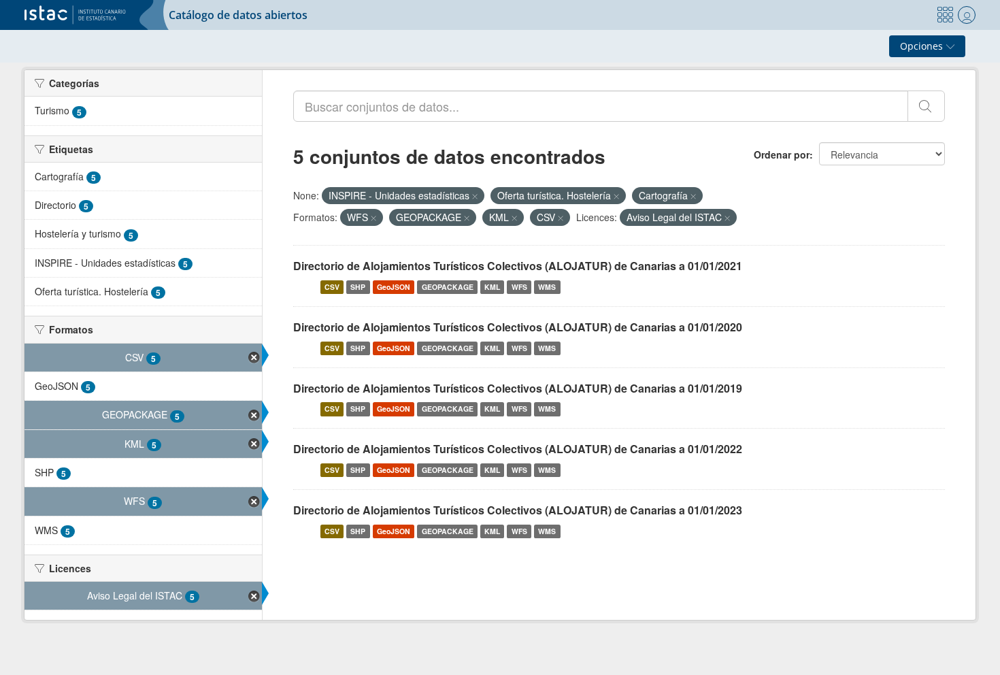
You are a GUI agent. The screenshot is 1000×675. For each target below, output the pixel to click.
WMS (547, 287)
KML (492, 287)
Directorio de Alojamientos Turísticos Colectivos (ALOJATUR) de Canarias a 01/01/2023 (517, 510)
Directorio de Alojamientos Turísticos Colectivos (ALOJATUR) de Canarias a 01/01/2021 (517, 266)
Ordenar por (782, 154)
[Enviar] (926, 106)
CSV (331, 287)
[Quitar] (475, 196)
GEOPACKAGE (447, 287)
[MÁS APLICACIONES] (945, 15)
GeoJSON (393, 287)
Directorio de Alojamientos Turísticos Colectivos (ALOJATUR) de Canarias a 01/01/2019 (517, 388)
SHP (357, 287)
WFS (519, 287)
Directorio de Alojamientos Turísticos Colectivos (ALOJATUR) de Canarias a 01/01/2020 (517, 327)
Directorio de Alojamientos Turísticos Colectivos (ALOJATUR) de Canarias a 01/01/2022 (517, 449)
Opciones (923, 45)
